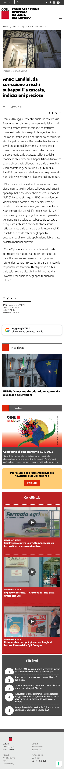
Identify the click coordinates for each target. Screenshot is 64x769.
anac (5, 307)
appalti (13, 307)
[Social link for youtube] (58, 2)
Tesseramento (37, 747)
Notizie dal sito (38, 755)
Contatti (35, 744)
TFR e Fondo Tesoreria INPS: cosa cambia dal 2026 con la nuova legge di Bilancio (37, 686)
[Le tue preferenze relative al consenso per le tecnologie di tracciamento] (59, 764)
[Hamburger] (60, 18)
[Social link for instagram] (54, 2)
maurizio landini (17, 305)
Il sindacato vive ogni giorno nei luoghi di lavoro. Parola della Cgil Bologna (28, 644)
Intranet (6, 2)
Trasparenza (36, 750)
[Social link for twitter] (46, 2)
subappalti (8, 310)
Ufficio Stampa (19, 26)
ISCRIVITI (32, 483)
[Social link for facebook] (50, 2)
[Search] (18, 2)
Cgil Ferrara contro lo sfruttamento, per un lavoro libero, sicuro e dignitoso (29, 544)
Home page (7, 26)
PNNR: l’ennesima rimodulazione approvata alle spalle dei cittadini (31, 393)
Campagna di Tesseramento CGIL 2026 (28, 451)
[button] (49, 113)
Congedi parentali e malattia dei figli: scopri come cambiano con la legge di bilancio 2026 (37, 708)
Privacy (5, 761)
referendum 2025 (11, 312)
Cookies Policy (8, 764)
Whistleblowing (9, 758)
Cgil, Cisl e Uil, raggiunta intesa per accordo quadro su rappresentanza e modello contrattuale (37, 670)
